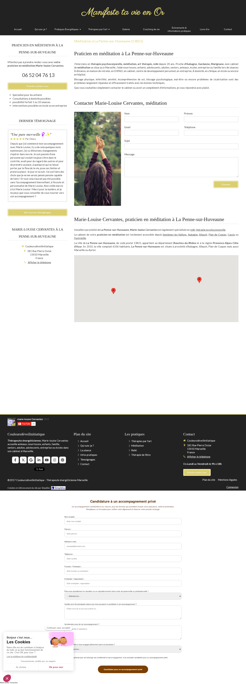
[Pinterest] (62, 460)
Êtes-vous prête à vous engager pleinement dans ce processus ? (89, 644)
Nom (127, 113)
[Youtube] (47, 460)
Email (127, 127)
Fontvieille (80, 238)
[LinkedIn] (39, 460)
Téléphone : (69, 554)
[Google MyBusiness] (31, 460)
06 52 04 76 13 (38, 75)
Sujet (127, 140)
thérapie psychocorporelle (210, 229)
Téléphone (189, 127)
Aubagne (193, 234)
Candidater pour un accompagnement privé (123, 669)
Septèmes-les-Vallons (175, 234)
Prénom (188, 113)
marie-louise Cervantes (30, 419)
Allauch (203, 234)
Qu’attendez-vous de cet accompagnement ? (81, 624)
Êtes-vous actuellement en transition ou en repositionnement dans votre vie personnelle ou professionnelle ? (106, 591)
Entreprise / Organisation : (74, 579)
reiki (192, 229)
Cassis (231, 234)
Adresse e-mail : (70, 541)
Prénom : (67, 529)
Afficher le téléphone (39, 262)
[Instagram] (54, 460)
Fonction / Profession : (73, 566)
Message (129, 154)
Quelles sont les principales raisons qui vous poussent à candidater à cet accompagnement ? (100, 604)
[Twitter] (23, 460)
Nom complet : (69, 517)
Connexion (232, 487)
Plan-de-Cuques (217, 234)
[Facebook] (15, 460)
